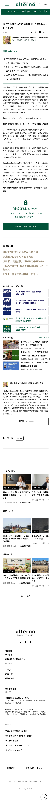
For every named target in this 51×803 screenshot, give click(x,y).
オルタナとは (12, 11)
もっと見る (25, 596)
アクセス (8, 655)
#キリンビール (9, 571)
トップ (8, 669)
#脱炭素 (6, 531)
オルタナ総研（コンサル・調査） (19, 735)
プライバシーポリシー (35, 768)
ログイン (46, 4)
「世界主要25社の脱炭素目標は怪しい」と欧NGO (25, 267)
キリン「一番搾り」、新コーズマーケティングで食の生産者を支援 (16, 576)
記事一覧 (9, 674)
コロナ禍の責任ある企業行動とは (20, 252)
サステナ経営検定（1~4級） (17, 730)
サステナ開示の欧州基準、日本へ (20, 274)
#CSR (5, 32)
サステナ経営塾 (11, 740)
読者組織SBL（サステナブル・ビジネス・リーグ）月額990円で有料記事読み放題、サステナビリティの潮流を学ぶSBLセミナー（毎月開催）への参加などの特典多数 (25, 711)
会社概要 (9, 650)
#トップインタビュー (11, 488)
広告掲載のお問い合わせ (15, 659)
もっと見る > (44, 337)
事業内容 (26, 11)
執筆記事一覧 (22, 421)
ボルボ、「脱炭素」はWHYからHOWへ (23, 261)
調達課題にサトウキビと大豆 (18, 256)
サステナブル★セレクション (17, 745)
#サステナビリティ (39, 488)
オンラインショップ (13, 750)
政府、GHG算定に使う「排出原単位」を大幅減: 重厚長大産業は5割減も (16, 538)
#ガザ (34, 571)
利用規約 (11, 768)
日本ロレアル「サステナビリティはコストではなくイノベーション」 (16, 495)
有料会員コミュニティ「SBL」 (18, 697)
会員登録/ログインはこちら (25, 226)
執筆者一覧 (9, 678)
